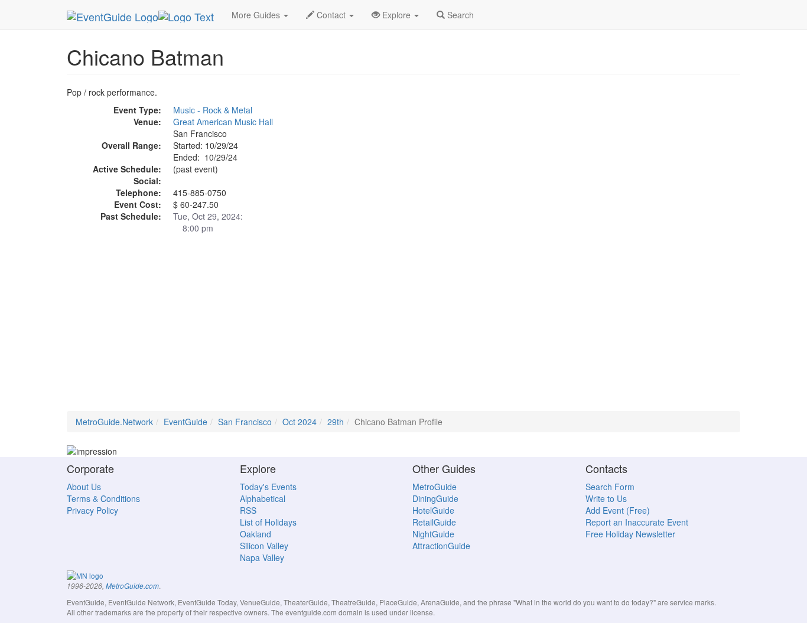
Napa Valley (262, 557)
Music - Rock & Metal (212, 110)
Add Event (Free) (617, 510)
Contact (331, 15)
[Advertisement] (403, 328)
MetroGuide (434, 486)
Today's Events (268, 486)
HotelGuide (433, 510)
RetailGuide (434, 522)
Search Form (609, 486)
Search (459, 15)
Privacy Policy (92, 510)
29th (335, 422)
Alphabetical (262, 498)
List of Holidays (268, 522)
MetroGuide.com (132, 586)
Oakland (255, 534)
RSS (248, 510)
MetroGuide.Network (114, 422)
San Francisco (245, 422)
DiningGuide (435, 498)
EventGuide (185, 422)
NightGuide (433, 534)
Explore (396, 15)
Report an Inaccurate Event (636, 522)
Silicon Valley (264, 546)
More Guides (257, 15)
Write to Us (606, 498)
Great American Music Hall (223, 122)
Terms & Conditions (103, 498)
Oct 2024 (299, 422)
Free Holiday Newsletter (630, 534)
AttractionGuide (441, 546)
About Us (84, 486)
